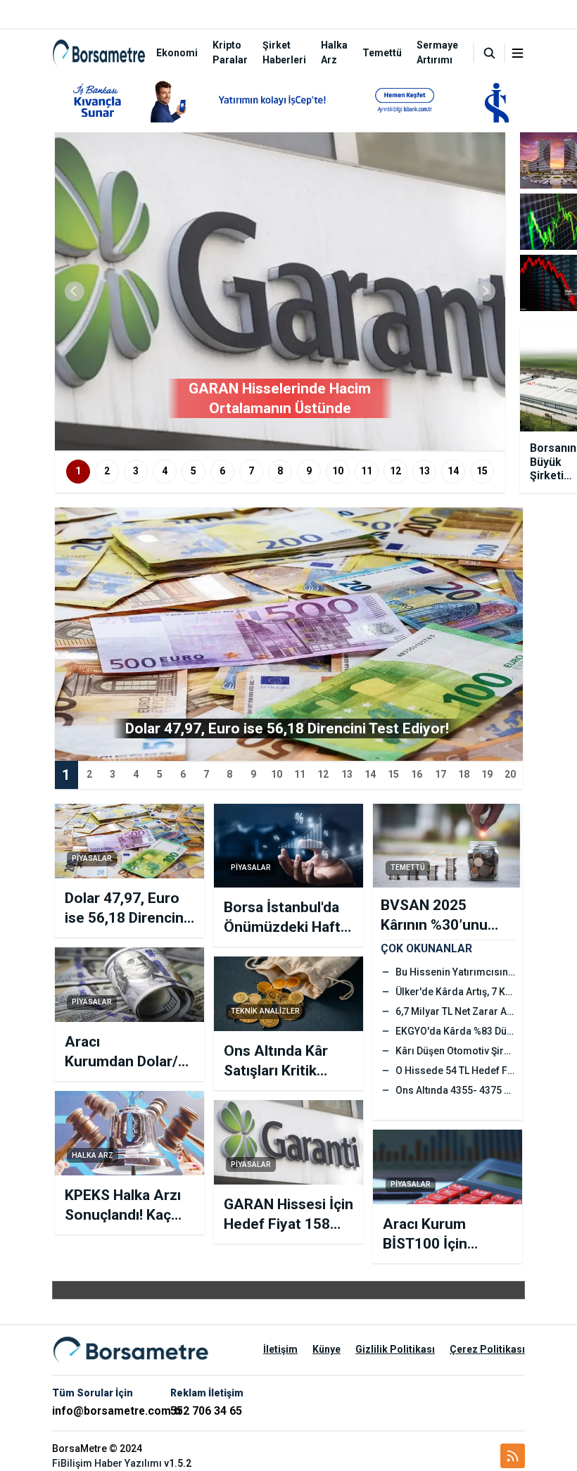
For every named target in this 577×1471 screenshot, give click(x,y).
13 (424, 470)
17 (440, 774)
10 (337, 470)
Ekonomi (177, 52)
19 (487, 774)
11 (366, 470)
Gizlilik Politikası (395, 1349)
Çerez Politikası (487, 1349)
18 (463, 774)
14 (453, 470)
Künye (326, 1349)
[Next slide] (485, 291)
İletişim (280, 1349)
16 (416, 774)
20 (510, 774)
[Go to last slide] (74, 291)
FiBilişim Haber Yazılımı (107, 1463)
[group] (280, 291)
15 (482, 470)
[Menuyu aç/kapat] (517, 53)
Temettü (382, 52)
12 (395, 470)
